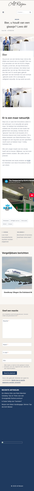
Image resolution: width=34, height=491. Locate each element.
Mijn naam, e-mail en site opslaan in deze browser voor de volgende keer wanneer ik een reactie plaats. (17, 366)
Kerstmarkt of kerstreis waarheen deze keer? (24, 234)
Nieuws (17, 19)
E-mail (5, 352)
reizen (10, 224)
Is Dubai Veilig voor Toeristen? (12, 401)
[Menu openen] (3, 12)
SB (5, 30)
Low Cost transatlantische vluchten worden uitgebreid (7, 237)
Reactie (6, 321)
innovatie (24, 220)
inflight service (15, 220)
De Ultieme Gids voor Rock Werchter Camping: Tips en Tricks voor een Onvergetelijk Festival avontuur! (14, 395)
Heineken (6, 220)
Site (4, 360)
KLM (28, 160)
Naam (5, 344)
